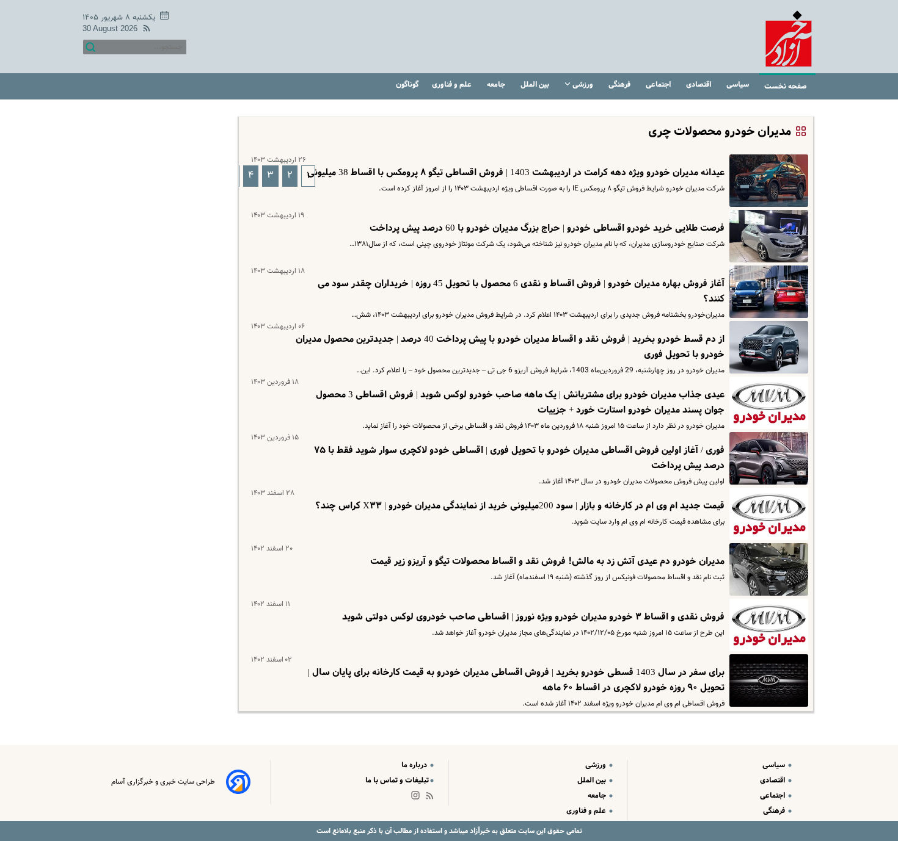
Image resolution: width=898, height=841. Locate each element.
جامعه (497, 84)
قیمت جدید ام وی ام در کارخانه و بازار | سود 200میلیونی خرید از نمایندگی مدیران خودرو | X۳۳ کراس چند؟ (520, 506)
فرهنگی (620, 84)
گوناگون (407, 84)
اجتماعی (659, 84)
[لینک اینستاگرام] (418, 798)
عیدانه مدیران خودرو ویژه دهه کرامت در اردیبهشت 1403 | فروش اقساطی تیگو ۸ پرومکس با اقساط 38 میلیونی (516, 172)
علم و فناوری (452, 84)
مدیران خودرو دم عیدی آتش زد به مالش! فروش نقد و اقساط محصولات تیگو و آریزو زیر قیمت (547, 561)
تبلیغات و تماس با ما (397, 780)
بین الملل (535, 84)
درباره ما (415, 765)
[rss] (144, 30)
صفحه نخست (785, 86)
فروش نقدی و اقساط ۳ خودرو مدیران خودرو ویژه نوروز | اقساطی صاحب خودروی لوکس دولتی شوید (533, 617)
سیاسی (738, 84)
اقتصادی (699, 84)
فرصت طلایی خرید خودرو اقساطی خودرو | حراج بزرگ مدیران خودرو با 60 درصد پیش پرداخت (547, 228)
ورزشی (583, 84)
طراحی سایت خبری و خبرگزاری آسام (163, 781)
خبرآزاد (479, 831)
